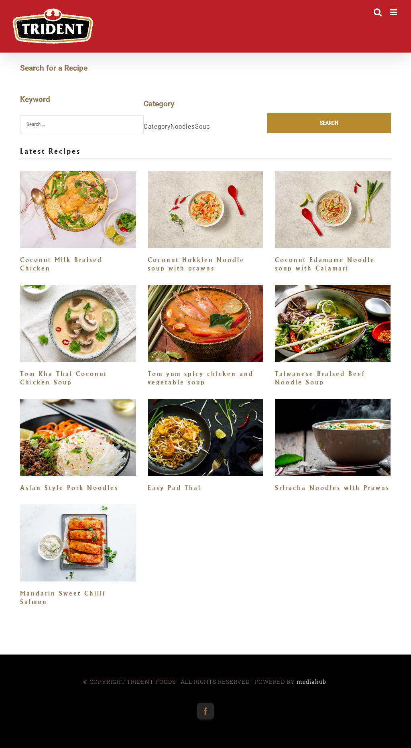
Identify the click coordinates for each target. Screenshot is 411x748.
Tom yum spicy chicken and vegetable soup (201, 378)
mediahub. (312, 681)
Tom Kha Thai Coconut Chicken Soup (63, 378)
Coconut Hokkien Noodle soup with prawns (196, 264)
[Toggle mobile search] (378, 12)
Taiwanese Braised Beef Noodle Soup (320, 378)
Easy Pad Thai (174, 488)
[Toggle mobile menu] (394, 12)
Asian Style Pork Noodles (69, 488)
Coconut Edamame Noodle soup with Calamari (325, 264)
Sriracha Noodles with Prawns (332, 488)
